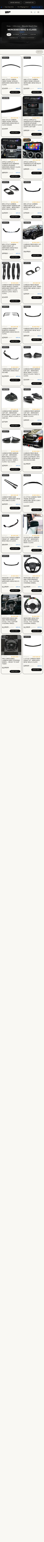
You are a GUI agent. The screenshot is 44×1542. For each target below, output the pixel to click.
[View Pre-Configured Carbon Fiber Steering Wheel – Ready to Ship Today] (11, 654)
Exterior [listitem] (16, 34)
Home (9, 26)
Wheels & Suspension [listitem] (27, 38)
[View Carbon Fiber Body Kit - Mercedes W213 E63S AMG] (33, 240)
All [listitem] (9, 34)
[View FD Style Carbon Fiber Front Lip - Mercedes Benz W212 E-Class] (11, 533)
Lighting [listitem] (33, 34)
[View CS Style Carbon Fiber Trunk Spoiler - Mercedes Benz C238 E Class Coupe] (33, 492)
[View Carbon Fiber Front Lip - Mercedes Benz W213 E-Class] (33, 324)
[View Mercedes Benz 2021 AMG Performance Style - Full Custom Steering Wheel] (33, 614)
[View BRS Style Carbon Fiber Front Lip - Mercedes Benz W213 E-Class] (33, 199)
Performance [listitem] (14, 38)
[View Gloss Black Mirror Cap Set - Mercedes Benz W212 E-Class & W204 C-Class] (33, 533)
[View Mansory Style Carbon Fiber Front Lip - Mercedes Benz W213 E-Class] (11, 573)
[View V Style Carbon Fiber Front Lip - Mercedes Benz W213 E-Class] (33, 654)
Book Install (15, 2)
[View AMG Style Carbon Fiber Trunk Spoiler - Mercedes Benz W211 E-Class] (33, 75)
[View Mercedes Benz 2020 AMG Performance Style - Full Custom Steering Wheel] (11, 614)
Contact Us (29, 2)
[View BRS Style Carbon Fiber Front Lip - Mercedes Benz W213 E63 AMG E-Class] (11, 240)
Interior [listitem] (24, 34)
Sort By (39, 52)
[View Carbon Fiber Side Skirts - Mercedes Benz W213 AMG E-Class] (11, 492)
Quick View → (15, 92)
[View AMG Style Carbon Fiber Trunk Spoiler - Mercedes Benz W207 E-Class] (11, 75)
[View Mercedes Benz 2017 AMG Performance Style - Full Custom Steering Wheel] (33, 573)
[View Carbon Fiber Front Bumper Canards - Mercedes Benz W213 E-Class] (11, 324)
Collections (16, 26)
